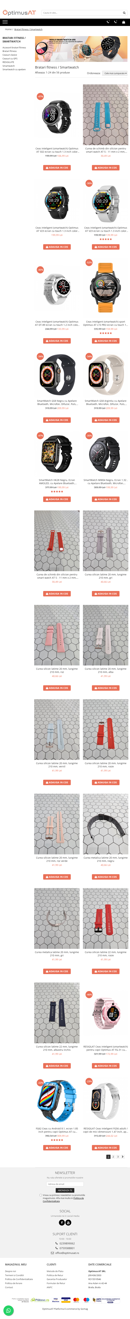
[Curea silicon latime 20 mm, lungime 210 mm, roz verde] (57, 824)
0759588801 (67, 1248)
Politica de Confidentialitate (19, 1279)
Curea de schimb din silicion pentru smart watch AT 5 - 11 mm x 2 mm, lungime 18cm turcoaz (105, 150)
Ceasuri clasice (10, 54)
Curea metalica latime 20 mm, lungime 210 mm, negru (106, 859)
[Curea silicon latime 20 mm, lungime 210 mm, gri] (105, 540)
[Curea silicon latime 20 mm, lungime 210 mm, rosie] (105, 729)
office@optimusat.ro (67, 1253)
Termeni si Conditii (14, 1275)
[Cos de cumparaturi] (123, 22)
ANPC (49, 1287)
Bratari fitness (10, 51)
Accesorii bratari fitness (14, 47)
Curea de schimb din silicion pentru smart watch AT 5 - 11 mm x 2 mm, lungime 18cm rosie (57, 576)
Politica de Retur (55, 1275)
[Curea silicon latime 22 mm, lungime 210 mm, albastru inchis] (57, 1013)
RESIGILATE (8, 62)
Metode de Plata (55, 1271)
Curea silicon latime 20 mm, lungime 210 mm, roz (57, 670)
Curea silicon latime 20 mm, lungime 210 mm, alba (105, 670)
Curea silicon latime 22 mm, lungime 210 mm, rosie (105, 954)
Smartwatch (9, 65)
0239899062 (67, 1243)
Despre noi (10, 1271)
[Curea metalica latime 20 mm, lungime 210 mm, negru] (105, 824)
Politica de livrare (13, 1283)
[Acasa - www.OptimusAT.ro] (19, 12)
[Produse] (5, 22)
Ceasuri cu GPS (10, 58)
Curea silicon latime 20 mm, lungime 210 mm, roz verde (57, 859)
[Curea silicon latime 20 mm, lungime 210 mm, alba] (105, 635)
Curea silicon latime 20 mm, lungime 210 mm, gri (105, 576)
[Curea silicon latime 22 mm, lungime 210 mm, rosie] (105, 918)
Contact (9, 1287)
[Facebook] (62, 1223)
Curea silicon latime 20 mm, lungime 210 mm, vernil (57, 765)
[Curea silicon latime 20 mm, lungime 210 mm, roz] (57, 635)
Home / (9, 29)
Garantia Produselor (57, 1279)
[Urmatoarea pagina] (123, 1157)
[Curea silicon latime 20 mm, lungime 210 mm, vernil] (57, 729)
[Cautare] (124, 13)
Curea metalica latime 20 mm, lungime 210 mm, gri (57, 954)
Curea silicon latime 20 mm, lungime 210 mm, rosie (105, 765)
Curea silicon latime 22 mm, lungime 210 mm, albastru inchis (57, 1048)
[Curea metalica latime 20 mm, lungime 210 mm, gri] (57, 918)
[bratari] (81, 49)
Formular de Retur (56, 1283)
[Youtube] (68, 1223)
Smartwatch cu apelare (14, 69)
